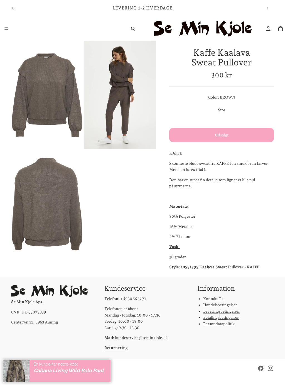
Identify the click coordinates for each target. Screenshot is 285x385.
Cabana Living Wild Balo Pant (69, 370)
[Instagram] (270, 368)
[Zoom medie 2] (120, 95)
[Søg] (133, 29)
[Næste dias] (268, 8)
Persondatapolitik (219, 324)
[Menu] (6, 28)
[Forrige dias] (13, 8)
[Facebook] (260, 368)
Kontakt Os (213, 298)
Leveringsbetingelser (221, 311)
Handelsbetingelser (220, 305)
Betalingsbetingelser (221, 317)
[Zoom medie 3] (47, 204)
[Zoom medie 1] (47, 95)
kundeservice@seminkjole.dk (141, 337)
